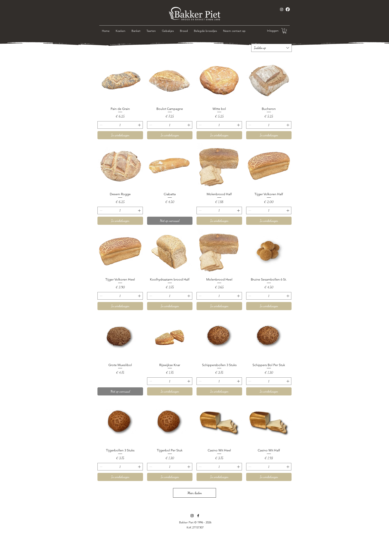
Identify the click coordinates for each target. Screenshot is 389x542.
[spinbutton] (120, 125)
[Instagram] (282, 9)
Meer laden (194, 493)
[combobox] (271, 48)
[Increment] (139, 125)
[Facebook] (288, 9)
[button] (284, 30)
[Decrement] (100, 125)
